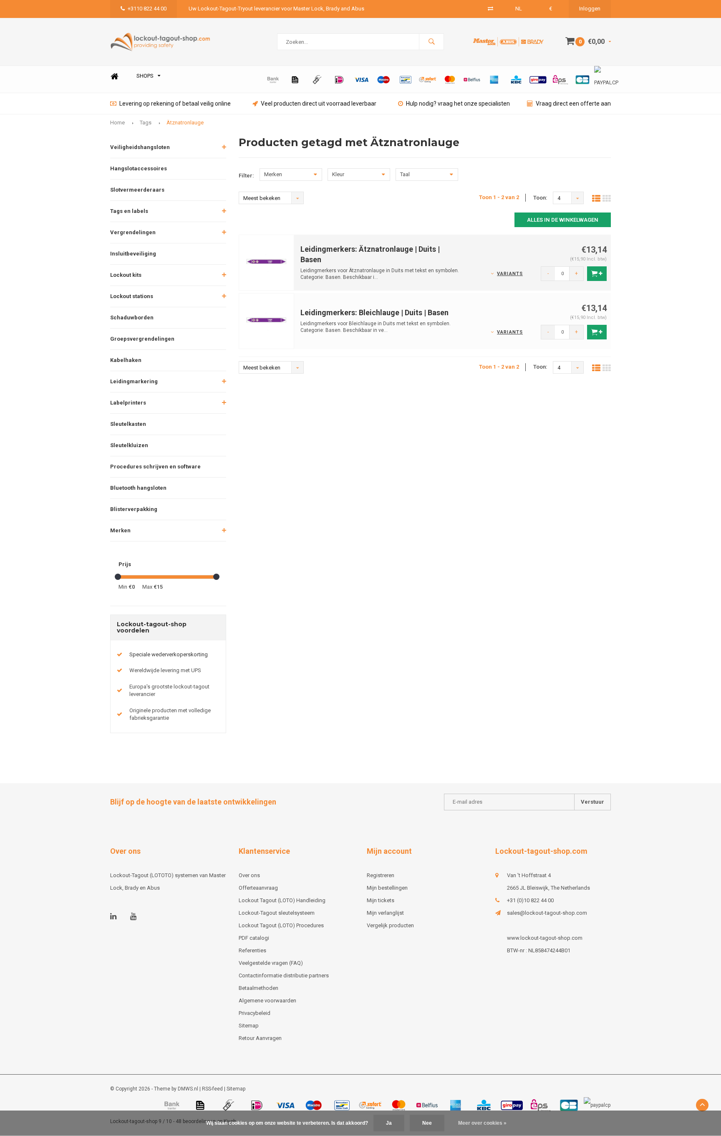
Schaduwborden (132, 317)
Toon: (540, 198)
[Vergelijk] (490, 8)
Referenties (252, 950)
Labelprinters (128, 403)
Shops (145, 76)
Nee (427, 1123)
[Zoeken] (431, 41)
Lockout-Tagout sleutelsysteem (277, 913)
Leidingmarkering (134, 381)
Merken (120, 530)
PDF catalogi (254, 938)
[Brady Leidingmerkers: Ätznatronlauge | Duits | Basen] (266, 262)
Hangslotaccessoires (138, 168)
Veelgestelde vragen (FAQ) (271, 963)
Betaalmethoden (258, 988)
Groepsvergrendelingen (142, 339)
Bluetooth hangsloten (138, 488)
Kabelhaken (125, 360)
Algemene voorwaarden (267, 1000)
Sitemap (249, 1025)
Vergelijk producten (390, 925)
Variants (510, 273)
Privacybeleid (254, 1013)
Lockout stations (131, 296)
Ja (389, 1123)
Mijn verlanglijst (385, 913)
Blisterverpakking (133, 509)
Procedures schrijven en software (155, 466)
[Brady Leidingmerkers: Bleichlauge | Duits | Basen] (266, 320)
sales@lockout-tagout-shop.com (547, 913)
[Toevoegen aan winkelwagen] (597, 273)
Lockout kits (125, 275)
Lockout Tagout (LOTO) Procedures (281, 925)
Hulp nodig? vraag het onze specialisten (458, 103)
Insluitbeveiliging (133, 253)
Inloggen (589, 8)
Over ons (249, 875)
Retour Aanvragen (260, 1038)
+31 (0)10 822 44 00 (530, 900)
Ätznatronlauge (185, 122)
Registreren (380, 875)
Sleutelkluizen (129, 445)
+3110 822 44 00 (147, 8)
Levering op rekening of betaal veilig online (175, 103)
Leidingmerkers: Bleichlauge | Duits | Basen (374, 312)
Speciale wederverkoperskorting (168, 654)
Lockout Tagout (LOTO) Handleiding (282, 900)
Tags (145, 122)
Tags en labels (129, 211)
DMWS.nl (188, 1089)
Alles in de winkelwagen (562, 220)
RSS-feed (212, 1089)
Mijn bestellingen (387, 888)
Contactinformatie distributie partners (284, 975)
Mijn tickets (380, 900)
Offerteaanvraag (258, 888)
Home (114, 76)
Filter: (246, 175)
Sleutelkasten (128, 424)
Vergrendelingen (133, 232)
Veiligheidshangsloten (140, 147)
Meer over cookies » (482, 1123)
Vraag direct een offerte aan (573, 103)
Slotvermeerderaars (137, 190)
